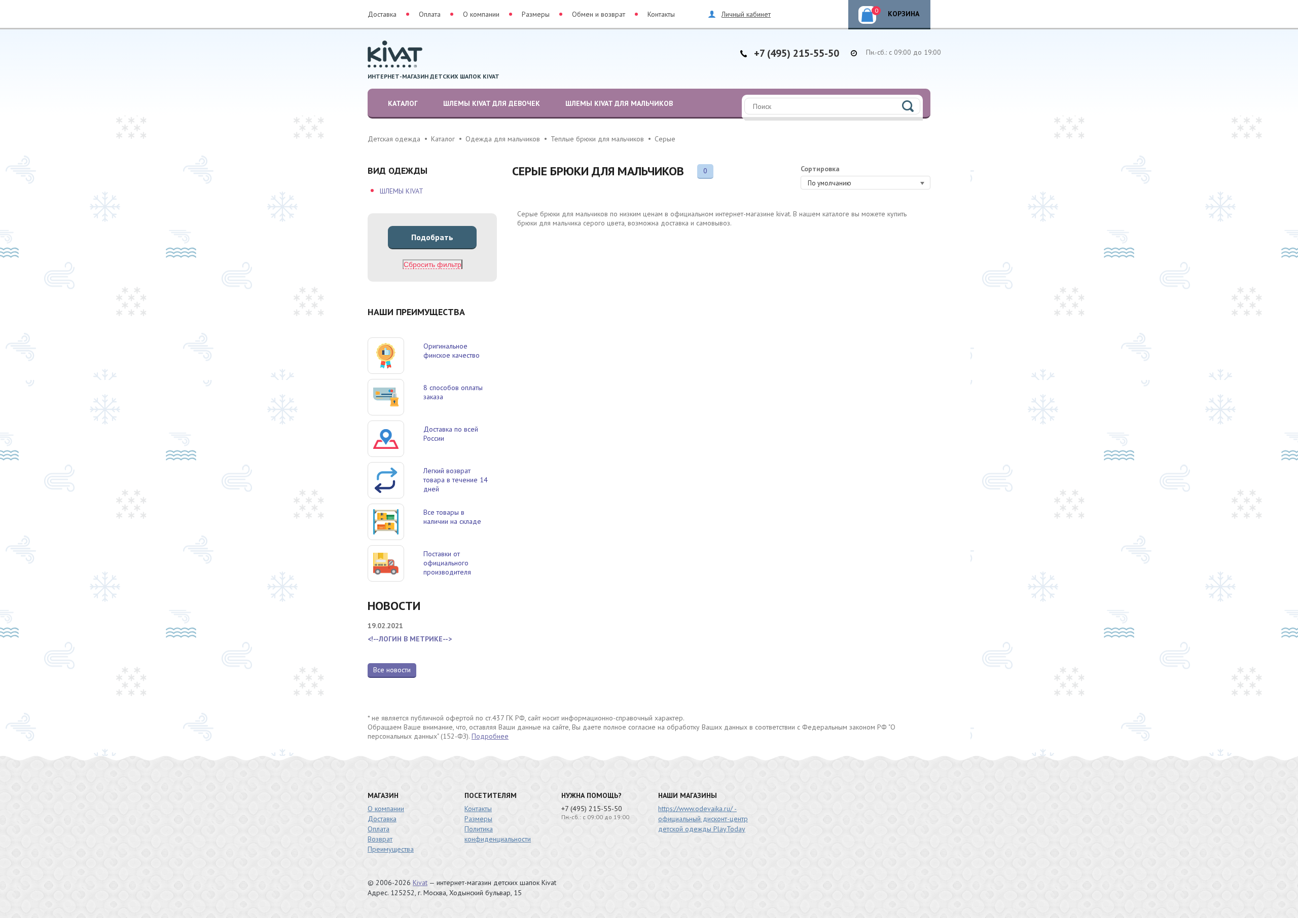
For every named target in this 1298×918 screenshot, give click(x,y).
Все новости (392, 669)
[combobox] (865, 182)
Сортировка (820, 168)
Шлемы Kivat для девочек (491, 103)
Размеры (536, 14)
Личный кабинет (746, 14)
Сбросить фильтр (432, 264)
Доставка (382, 14)
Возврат (380, 839)
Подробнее (490, 736)
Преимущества (391, 849)
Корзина (897, 12)
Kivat (420, 882)
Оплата (430, 14)
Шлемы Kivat (401, 191)
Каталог (403, 103)
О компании (481, 14)
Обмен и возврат (598, 14)
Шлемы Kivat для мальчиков (619, 103)
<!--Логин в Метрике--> (410, 638)
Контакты (661, 14)
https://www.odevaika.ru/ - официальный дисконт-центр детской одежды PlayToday (703, 818)
